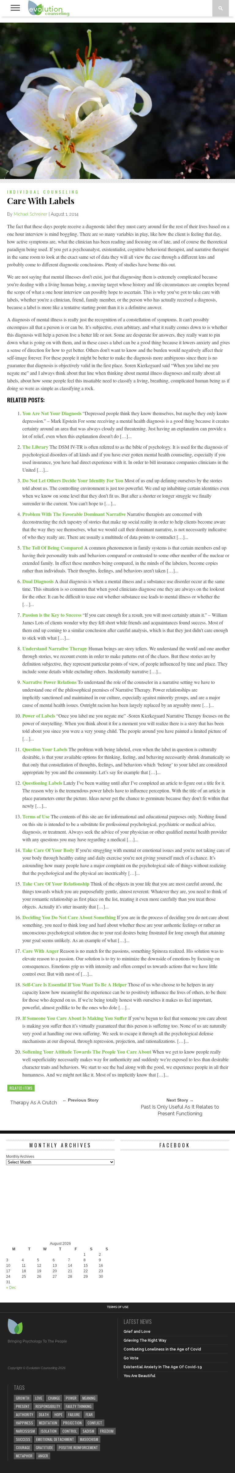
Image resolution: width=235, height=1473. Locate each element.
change (54, 1398)
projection (72, 1422)
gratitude (44, 1447)
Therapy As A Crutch (33, 1103)
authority (24, 1414)
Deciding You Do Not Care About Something (69, 917)
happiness (24, 1422)
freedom (107, 1431)
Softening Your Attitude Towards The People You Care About (87, 1051)
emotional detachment (55, 1439)
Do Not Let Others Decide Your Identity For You (73, 480)
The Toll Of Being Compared (53, 547)
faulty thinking (78, 1406)
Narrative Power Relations (50, 681)
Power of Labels (39, 715)
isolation (49, 1431)
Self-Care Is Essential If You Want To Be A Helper (75, 984)
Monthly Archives (20, 1156)
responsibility (47, 1406)
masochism (89, 1439)
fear (89, 1414)
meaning (88, 1398)
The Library (36, 446)
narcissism (25, 1431)
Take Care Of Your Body (49, 849)
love (38, 1398)
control (69, 1431)
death (44, 1414)
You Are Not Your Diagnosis (52, 413)
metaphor (24, 1455)
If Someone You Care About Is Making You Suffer (75, 1018)
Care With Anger (41, 950)
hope (58, 1414)
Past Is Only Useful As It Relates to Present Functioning (180, 1110)
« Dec (11, 1287)
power (71, 1398)
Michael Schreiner (30, 214)
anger (43, 1455)
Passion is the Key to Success (52, 614)
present (23, 1406)
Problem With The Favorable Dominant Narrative (74, 513)
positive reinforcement (78, 1447)
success (23, 1439)
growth (22, 1398)
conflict (95, 1422)
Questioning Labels (42, 782)
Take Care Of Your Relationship (56, 883)
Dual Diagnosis (38, 581)
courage (23, 1447)
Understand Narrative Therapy (55, 648)
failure (74, 1414)
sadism (88, 1431)
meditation (48, 1422)
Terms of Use (36, 816)
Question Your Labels (45, 749)
